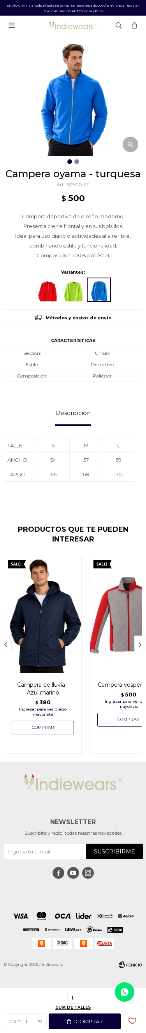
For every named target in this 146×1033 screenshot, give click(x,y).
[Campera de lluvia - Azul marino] (43, 614)
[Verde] (73, 289)
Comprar (89, 1021)
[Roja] (47, 289)
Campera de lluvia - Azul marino (43, 688)
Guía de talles (73, 1007)
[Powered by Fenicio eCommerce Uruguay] (130, 965)
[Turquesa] (99, 289)
